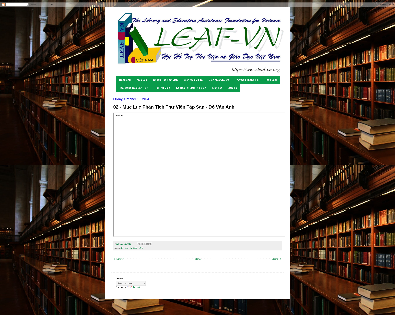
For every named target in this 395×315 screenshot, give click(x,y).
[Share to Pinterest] (150, 243)
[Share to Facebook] (147, 243)
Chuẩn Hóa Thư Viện (165, 80)
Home (198, 259)
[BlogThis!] (141, 243)
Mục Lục (142, 80)
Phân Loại (271, 80)
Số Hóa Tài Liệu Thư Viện (191, 88)
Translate (137, 287)
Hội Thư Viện (162, 88)
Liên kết (217, 88)
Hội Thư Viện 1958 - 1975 (132, 248)
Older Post (276, 259)
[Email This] (138, 243)
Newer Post (119, 259)
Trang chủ (125, 80)
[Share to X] (144, 243)
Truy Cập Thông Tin (247, 80)
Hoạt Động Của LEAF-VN (133, 88)
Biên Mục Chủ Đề (219, 80)
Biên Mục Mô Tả (193, 80)
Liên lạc (232, 88)
